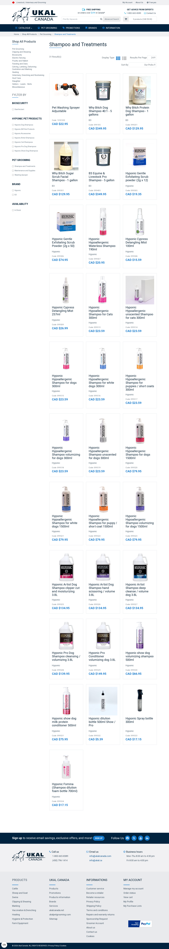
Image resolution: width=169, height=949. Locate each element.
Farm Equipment (20, 923)
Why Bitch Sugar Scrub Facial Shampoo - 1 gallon (65, 177)
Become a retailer (95, 893)
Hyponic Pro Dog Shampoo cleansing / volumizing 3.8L (66, 656)
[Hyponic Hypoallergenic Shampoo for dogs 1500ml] (140, 430)
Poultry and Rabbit (20, 61)
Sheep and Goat (20, 893)
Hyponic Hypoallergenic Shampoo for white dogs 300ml (101, 381)
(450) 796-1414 (59, 860)
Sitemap (53, 919)
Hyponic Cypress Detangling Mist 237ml (63, 311)
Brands (92, 28)
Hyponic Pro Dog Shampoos (25, 146)
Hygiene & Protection (22, 919)
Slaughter (16, 81)
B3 (16, 195)
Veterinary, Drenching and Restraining (28, 75)
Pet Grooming (49, 28)
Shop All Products (29, 34)
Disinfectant (19, 109)
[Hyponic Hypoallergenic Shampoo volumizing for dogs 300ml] (66, 430)
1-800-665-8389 (133, 13)
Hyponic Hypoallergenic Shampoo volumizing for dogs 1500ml (140, 521)
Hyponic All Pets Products (25, 129)
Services (53, 906)
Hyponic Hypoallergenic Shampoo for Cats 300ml (101, 313)
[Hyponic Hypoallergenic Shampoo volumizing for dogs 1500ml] (140, 499)
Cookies (90, 936)
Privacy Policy (93, 901)
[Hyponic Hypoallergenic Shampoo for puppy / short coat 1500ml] (103, 499)
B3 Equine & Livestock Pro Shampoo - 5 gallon (101, 177)
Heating (15, 72)
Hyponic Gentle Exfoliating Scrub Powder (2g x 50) (63, 242)
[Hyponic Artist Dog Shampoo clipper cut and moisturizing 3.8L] (66, 567)
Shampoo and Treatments (25, 166)
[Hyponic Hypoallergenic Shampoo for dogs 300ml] (66, 358)
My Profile (128, 901)
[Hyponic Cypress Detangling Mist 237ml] (66, 290)
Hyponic (18, 190)
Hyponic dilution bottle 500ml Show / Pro (102, 722)
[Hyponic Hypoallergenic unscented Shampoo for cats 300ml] (140, 290)
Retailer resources (95, 897)
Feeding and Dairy (20, 64)
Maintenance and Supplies (25, 171)
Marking (16, 906)
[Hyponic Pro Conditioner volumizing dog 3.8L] (103, 635)
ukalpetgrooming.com (60, 914)
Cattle (15, 888)
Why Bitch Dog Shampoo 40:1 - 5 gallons (100, 111)
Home (16, 34)
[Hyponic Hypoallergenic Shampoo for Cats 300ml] (103, 290)
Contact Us (151, 13)
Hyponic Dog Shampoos (24, 125)
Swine (15, 897)
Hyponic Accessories (23, 133)
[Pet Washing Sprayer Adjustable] (66, 90)
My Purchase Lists (132, 906)
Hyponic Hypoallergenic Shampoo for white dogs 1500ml (64, 521)
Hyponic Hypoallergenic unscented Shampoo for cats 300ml (139, 313)
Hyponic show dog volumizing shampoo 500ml (140, 656)
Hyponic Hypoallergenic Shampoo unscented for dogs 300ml (102, 453)
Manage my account (133, 888)
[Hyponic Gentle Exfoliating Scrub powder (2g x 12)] (140, 156)
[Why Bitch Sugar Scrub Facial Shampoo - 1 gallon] (66, 156)
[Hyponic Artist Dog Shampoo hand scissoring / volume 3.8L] (103, 567)
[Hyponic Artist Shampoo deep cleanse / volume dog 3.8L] (140, 567)
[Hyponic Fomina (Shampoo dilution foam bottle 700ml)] (66, 766)
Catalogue (24, 28)
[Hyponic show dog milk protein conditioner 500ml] (66, 701)
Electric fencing (18, 58)
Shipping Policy (93, 906)
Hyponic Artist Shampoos (24, 138)
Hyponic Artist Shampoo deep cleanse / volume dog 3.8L (137, 590)
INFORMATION (113, 28)
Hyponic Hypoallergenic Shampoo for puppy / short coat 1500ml (103, 521)
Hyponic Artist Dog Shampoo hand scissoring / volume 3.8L (102, 590)
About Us (139, 2)
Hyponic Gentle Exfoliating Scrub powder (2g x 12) (137, 177)
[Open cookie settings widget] (4, 945)
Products (19, 880)
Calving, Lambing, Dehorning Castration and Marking (24, 68)
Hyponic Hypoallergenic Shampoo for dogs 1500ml (138, 453)
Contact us (91, 932)
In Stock (18, 210)
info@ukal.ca (95, 860)
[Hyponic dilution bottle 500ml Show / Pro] (103, 701)
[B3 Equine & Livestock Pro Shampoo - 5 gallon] (103, 156)
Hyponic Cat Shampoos (24, 142)
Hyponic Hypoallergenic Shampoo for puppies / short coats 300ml (140, 382)
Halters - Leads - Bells (22, 84)
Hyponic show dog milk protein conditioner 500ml (64, 722)
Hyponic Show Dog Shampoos (26, 151)
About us (90, 927)
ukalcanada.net (56, 910)
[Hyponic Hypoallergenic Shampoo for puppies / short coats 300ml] (140, 358)
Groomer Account (95, 923)
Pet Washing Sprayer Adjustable (66, 109)
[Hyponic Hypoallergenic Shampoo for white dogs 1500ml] (66, 499)
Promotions (73, 28)
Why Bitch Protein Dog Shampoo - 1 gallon (137, 111)
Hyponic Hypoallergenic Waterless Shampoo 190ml (102, 244)
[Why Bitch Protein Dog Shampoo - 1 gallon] (140, 90)
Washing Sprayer (21, 175)
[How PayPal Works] (140, 923)
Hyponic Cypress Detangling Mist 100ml (137, 242)
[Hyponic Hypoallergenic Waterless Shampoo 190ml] (103, 221)
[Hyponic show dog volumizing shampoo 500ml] (140, 635)
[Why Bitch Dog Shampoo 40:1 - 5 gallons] (103, 90)
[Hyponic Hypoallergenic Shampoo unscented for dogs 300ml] (103, 430)
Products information (59, 897)
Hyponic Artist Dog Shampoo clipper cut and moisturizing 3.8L (66, 590)
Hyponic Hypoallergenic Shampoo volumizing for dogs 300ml (66, 453)
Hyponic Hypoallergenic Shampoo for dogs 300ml (64, 381)
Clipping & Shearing (21, 901)
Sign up (99, 838)
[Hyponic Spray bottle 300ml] (140, 701)
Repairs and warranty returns (100, 914)
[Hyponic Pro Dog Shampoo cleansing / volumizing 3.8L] (66, 635)
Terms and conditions (97, 910)
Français (152, 2)
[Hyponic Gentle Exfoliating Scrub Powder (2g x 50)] (66, 221)
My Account (127, 2)
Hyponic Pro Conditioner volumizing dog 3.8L (102, 656)
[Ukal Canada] (35, 14)
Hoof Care (16, 78)
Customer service (95, 888)
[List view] (123, 58)
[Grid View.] (117, 58)
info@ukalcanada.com (100, 856)
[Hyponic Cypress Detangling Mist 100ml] (140, 221)
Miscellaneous (18, 87)
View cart (128, 897)
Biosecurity (17, 55)
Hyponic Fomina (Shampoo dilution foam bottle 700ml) (64, 787)
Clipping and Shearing (21, 52)
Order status (129, 893)
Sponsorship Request (97, 919)
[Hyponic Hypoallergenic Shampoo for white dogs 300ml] (103, 358)
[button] (142, 19)
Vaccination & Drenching (24, 910)
